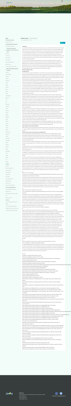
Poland (7, 119)
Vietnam (7, 136)
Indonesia (7, 97)
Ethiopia (7, 91)
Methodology (51, 3)
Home (35, 3)
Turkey (7, 127)
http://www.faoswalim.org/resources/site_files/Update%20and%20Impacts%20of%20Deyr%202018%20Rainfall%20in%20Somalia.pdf (46, 264)
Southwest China (8, 180)
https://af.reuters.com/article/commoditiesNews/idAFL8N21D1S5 (34, 267)
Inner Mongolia (8, 172)
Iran (6, 102)
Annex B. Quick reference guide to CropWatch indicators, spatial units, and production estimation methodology (12, 208)
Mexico (7, 108)
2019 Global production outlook (11, 189)
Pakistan (7, 114)
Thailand (7, 125)
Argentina (7, 76)
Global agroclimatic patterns (10, 46)
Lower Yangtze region (9, 178)
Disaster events (8, 191)
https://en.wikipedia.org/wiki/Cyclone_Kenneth (30, 275)
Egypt (6, 89)
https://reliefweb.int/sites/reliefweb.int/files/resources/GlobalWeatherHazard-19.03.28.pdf (38, 305)
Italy (6, 159)
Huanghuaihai (8, 174)
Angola (7, 155)
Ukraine (7, 129)
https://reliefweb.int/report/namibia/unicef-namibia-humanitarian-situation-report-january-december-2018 (41, 294)
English (64, 1)
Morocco (7, 161)
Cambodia (7, 106)
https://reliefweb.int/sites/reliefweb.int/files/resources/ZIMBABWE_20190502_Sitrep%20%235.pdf (40, 317)
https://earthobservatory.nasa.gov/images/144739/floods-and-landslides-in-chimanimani (38, 272)
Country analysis (8, 74)
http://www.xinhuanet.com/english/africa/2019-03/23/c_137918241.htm (35, 266)
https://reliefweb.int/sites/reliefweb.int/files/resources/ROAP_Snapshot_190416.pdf (37, 308)
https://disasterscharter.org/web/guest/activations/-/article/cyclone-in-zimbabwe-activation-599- (40, 270)
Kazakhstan (7, 104)
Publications (58, 3)
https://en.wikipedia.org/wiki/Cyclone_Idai (30, 274)
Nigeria (7, 112)
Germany (7, 87)
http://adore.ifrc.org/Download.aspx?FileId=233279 (31, 255)
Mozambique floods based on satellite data (12, 194)
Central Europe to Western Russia (11, 66)
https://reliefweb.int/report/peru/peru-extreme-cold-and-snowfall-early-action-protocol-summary (40, 295)
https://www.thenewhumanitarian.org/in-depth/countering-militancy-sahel (35, 342)
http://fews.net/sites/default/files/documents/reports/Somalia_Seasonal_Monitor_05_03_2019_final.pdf (41, 258)
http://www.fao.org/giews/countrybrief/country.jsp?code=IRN (33, 263)
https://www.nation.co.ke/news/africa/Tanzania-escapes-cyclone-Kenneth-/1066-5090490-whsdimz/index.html (42, 327)
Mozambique (8, 151)
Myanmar (7, 110)
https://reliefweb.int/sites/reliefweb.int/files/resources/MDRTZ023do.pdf (35, 306)
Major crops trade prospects (10, 185)
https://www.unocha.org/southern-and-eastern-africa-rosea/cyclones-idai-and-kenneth (38, 348)
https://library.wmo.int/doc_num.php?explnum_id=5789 (32, 277)
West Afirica (7, 55)
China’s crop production (9, 168)
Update (42, 3)
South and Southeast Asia (10, 62)
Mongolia (7, 144)
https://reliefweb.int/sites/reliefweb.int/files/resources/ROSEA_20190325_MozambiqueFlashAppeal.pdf (41, 309)
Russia (7, 123)
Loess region (8, 176)
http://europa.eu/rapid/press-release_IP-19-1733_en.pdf (32, 256)
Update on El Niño (9, 197)
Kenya (7, 153)
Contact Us (63, 3)
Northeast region (8, 170)
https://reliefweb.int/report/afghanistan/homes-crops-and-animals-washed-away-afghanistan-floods (40, 288)
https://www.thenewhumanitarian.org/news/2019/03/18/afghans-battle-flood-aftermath (38, 347)
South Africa (8, 138)
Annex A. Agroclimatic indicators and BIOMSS (12, 203)
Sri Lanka (7, 146)
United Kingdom (8, 95)
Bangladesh (7, 80)
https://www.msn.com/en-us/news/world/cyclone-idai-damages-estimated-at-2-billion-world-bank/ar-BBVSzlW (42, 325)
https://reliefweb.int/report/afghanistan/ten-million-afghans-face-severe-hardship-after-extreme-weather (41, 289)
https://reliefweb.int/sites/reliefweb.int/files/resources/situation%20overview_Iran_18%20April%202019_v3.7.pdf (42, 316)
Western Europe (8, 64)
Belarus (7, 142)
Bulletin (46, 3)
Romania (7, 121)
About (39, 3)
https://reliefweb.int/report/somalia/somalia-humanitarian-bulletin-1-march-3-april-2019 (38, 297)
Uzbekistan (7, 134)
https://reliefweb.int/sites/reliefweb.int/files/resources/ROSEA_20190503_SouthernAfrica (38, 313)
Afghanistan (8, 140)
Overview (7, 53)
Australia (7, 78)
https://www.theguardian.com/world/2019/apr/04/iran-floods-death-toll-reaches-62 (37, 338)
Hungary (7, 157)
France (7, 93)
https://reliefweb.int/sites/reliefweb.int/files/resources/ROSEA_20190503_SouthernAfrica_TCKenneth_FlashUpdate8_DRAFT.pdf (45, 314)
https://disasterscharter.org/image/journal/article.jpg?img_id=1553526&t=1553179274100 (42, 213)
